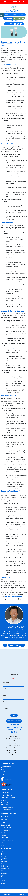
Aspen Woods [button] (4, 866)
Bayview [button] (3, 853)
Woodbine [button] (3, 863)
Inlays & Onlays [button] (5, 804)
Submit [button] (14, 715)
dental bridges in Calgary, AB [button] (13, 596)
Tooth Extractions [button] (5, 811)
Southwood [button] (4, 878)
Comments (6, 708)
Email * (5, 695)
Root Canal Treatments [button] (7, 809)
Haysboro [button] (3, 880)
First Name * (6, 682)
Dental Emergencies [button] (6, 795)
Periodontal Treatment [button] (7, 807)
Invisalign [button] (3, 769)
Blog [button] (3, 822)
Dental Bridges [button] (5, 794)
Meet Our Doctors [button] (6, 819)
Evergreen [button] (4, 877)
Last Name (6, 689)
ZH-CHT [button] (15, 21)
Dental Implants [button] (5, 768)
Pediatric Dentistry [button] (8, 814)
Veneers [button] (3, 774)
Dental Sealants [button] (5, 801)
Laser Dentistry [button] (5, 771)
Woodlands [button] (4, 861)
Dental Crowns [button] (5, 792)
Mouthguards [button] (4, 806)
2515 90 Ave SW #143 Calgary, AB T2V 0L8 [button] (14, 14)
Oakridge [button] (3, 851)
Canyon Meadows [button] (6, 865)
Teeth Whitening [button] (5, 773)
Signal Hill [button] (3, 875)
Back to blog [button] (14, 645)
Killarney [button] (3, 872)
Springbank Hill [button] (5, 868)
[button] (2, 15)
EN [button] (11, 21)
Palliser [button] (3, 855)
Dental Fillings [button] (5, 799)
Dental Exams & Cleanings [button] (8, 797)
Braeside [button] (3, 860)
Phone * (5, 702)
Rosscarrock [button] (4, 873)
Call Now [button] (7, 894)
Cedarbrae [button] (4, 858)
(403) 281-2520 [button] (9, 18)
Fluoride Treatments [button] (6, 802)
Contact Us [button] (5, 825)
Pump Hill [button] (3, 856)
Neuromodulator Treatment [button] (8, 766)
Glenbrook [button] (4, 870)
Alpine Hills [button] (4, 882)
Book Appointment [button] (19, 18)
